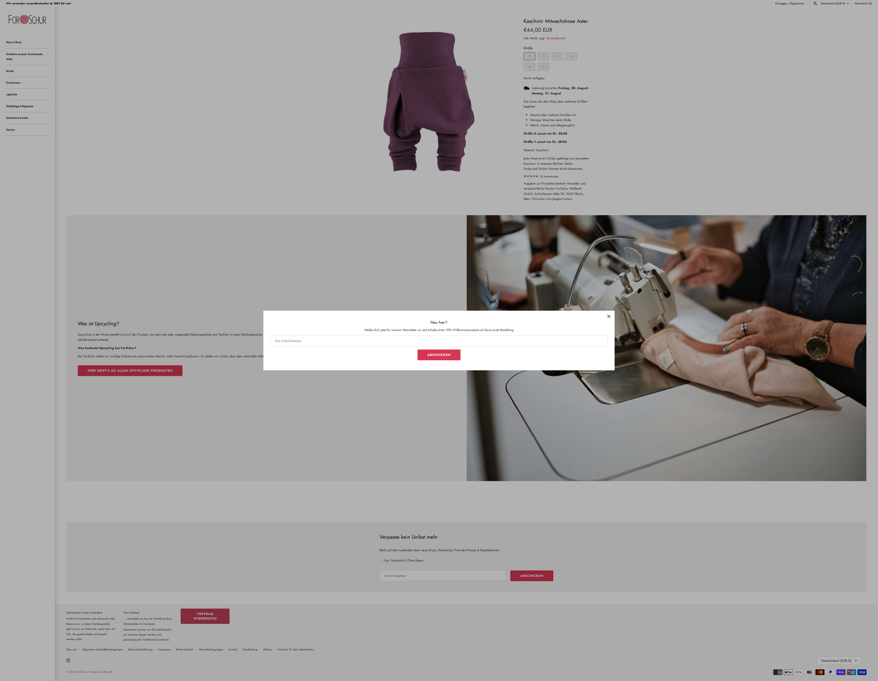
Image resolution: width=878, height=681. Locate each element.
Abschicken (439, 354)
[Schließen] (609, 316)
